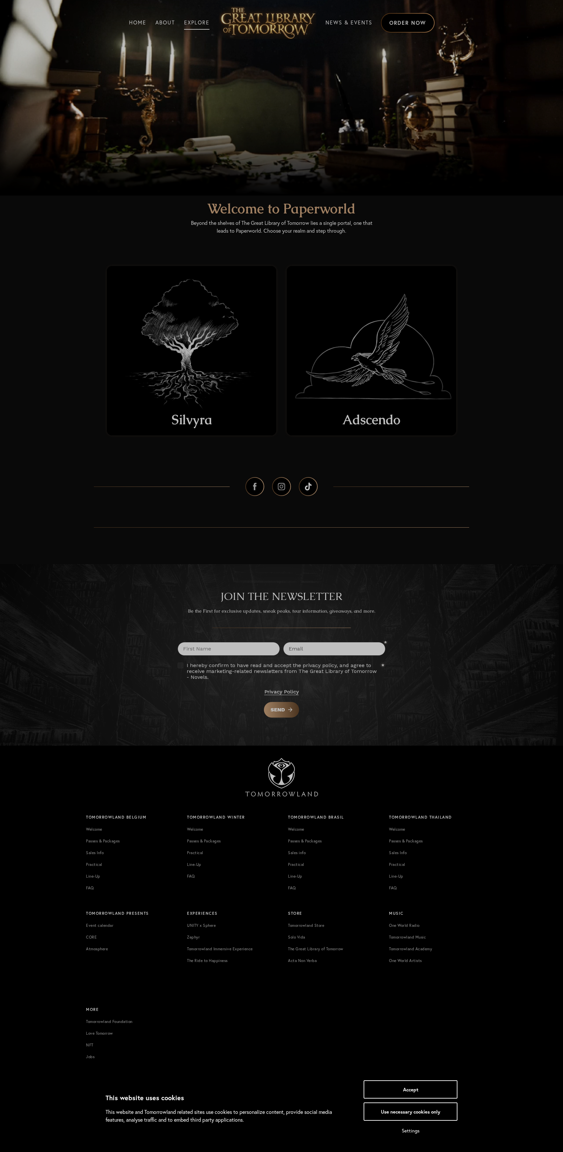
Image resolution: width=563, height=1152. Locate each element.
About (165, 22)
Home (137, 22)
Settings (411, 1130)
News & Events (348, 22)
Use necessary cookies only (410, 1111)
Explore (196, 22)
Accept (410, 1089)
